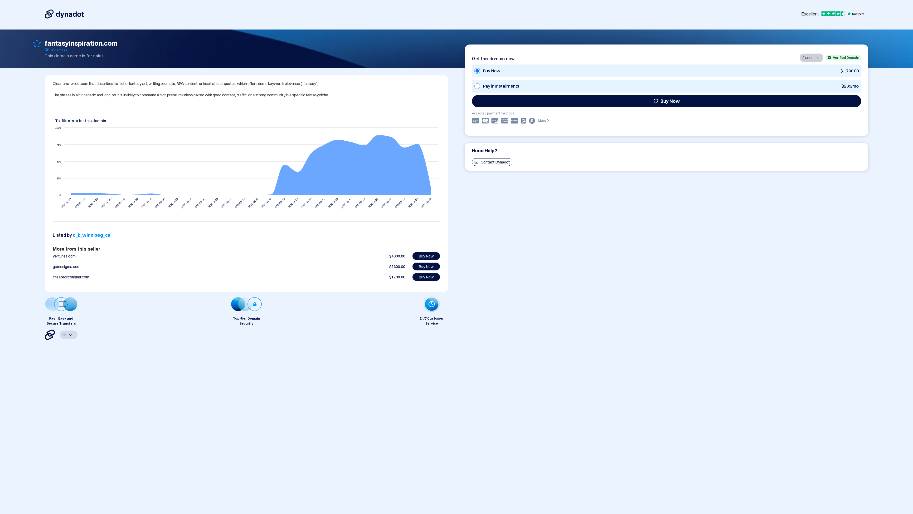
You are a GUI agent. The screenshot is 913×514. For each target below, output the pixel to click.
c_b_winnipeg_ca (92, 235)
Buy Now (670, 101)
